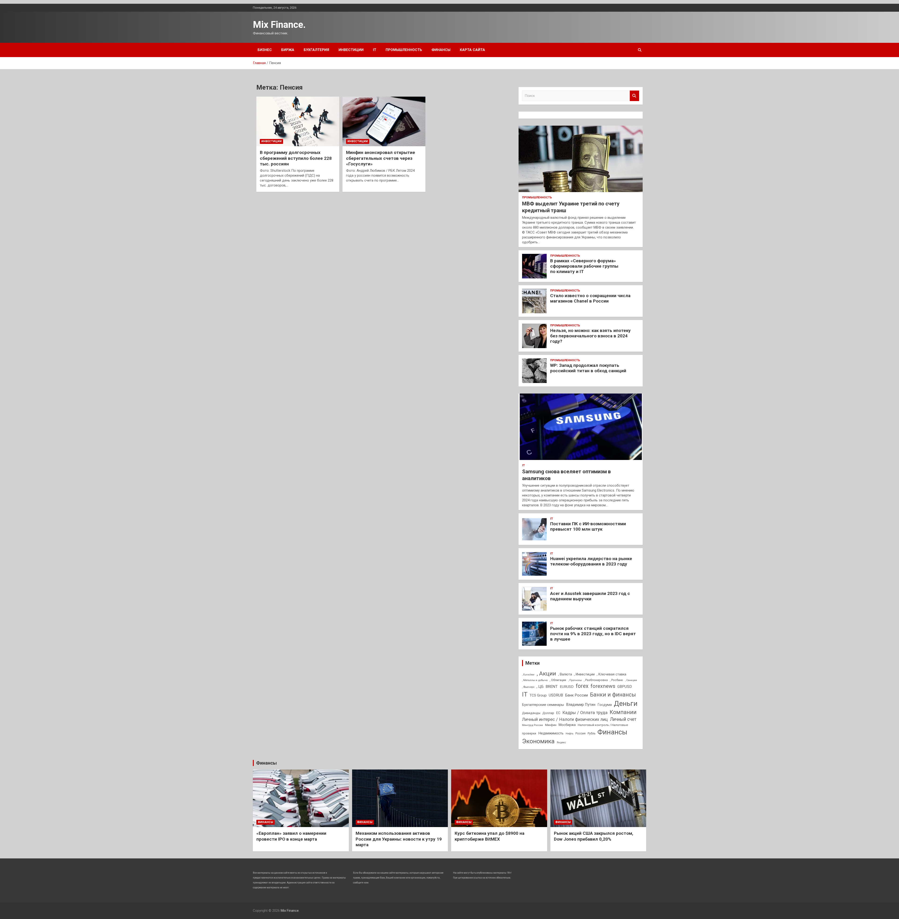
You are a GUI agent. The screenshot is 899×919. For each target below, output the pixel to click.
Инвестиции (351, 50)
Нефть (569, 733)
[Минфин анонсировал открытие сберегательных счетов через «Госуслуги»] (384, 121)
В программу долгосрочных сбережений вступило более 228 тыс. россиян (296, 158)
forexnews (602, 686)
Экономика (538, 741)
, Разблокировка (596, 680)
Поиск (634, 96)
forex (582, 686)
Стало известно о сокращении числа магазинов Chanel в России (590, 298)
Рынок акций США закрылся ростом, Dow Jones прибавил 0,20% (593, 836)
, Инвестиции (584, 674)
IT (374, 50)
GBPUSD (624, 686)
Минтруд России (532, 725)
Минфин (550, 725)
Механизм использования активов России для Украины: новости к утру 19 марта (399, 839)
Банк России (576, 695)
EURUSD (567, 687)
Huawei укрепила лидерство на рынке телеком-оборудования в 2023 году (591, 561)
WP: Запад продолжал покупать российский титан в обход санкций (588, 368)
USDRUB (556, 695)
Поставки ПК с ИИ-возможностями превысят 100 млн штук (588, 526)
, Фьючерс (528, 687)
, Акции (546, 673)
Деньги (625, 703)
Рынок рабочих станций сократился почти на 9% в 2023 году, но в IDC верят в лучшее (593, 634)
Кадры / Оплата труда (585, 712)
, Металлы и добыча (535, 680)
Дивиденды (531, 713)
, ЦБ (540, 686)
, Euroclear (528, 674)
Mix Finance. (279, 24)
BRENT (552, 686)
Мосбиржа (567, 725)
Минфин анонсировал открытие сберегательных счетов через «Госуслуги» (380, 158)
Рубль (591, 733)
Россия (580, 733)
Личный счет (623, 719)
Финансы (440, 50)
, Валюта (565, 674)
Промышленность (404, 50)
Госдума (604, 705)
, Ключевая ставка (611, 674)
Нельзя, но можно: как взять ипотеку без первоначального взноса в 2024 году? (590, 336)
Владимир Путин (580, 704)
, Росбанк (616, 680)
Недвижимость (551, 733)
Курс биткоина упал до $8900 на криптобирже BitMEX (489, 836)
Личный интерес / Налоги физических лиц (565, 719)
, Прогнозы (575, 680)
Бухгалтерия (316, 50)
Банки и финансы (613, 695)
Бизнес (265, 50)
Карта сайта (472, 50)
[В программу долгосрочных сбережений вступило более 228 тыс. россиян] (297, 121)
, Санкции (631, 680)
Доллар (548, 713)
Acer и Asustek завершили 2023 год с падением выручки (590, 596)
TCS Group (538, 695)
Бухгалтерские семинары (543, 705)
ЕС (558, 713)
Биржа (287, 50)
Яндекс (561, 742)
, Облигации (558, 680)
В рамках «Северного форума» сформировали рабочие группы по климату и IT (584, 266)
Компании (623, 712)
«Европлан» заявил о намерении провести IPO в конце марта (291, 836)
